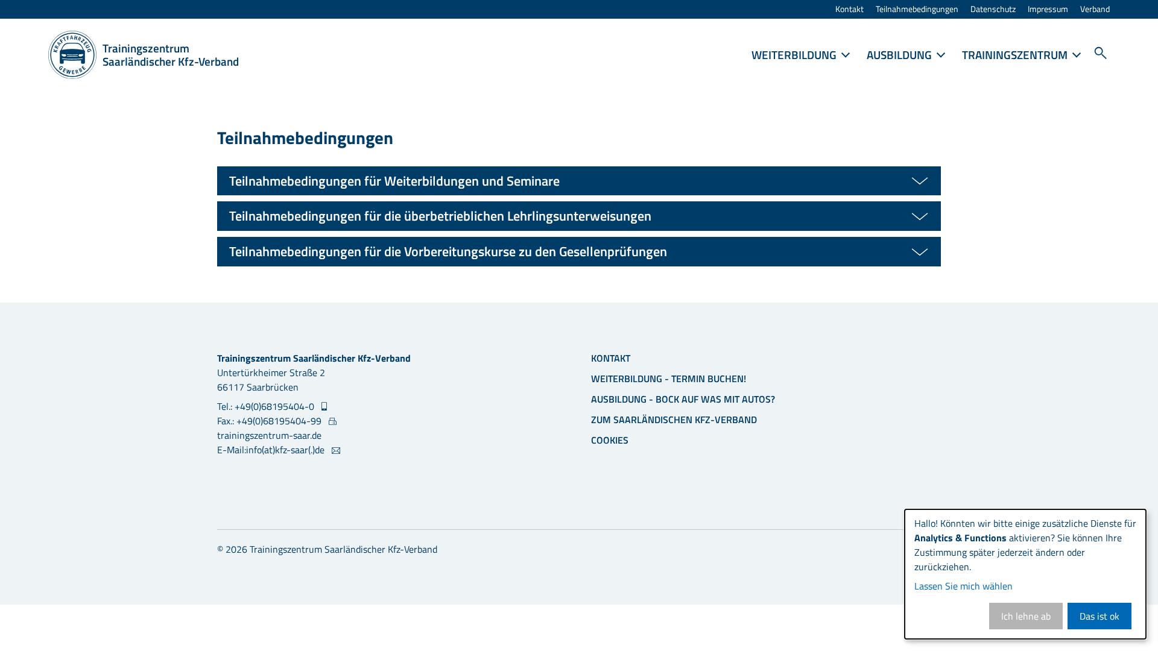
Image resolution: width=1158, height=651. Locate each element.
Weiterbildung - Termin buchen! (668, 378)
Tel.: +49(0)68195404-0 (267, 406)
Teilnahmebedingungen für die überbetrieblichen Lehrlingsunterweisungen (440, 216)
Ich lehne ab (1026, 616)
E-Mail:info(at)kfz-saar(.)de (272, 449)
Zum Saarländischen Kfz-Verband (674, 419)
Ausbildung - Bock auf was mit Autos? (683, 399)
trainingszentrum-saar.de (269, 435)
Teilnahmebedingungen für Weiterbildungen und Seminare (394, 181)
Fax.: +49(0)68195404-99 (270, 421)
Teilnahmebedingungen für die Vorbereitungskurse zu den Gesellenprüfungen (448, 251)
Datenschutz (993, 9)
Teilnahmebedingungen (917, 9)
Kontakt (849, 9)
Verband (1095, 9)
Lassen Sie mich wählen (963, 586)
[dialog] (1025, 574)
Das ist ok (1099, 616)
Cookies (609, 440)
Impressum (1048, 9)
